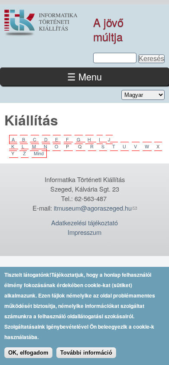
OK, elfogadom (28, 352)
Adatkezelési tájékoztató (84, 222)
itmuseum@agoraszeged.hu (93, 207)
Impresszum (84, 232)
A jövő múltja (108, 29)
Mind (39, 153)
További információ (86, 352)
